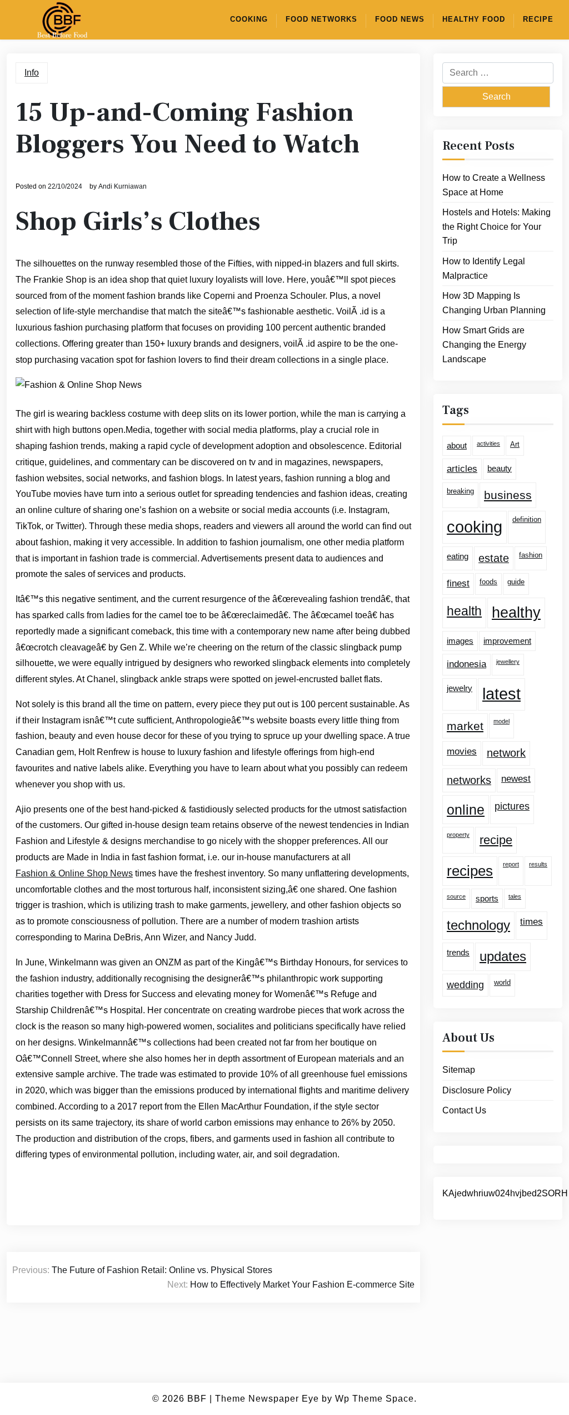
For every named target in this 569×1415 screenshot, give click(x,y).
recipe (496, 840)
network (506, 753)
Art (515, 444)
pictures (512, 806)
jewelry (459, 688)
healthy (516, 612)
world (502, 982)
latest (501, 694)
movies (462, 751)
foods (488, 582)
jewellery (508, 661)
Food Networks (321, 19)
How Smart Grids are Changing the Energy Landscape (484, 344)
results (538, 864)
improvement (507, 640)
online (466, 809)
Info (31, 72)
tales (514, 896)
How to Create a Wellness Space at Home (493, 185)
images (460, 640)
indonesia (466, 664)
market (465, 725)
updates (503, 956)
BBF (197, 1398)
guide (516, 582)
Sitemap (458, 1069)
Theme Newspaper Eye (267, 1398)
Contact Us (464, 1110)
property (458, 834)
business (508, 495)
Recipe (538, 19)
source (456, 896)
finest (458, 583)
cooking (474, 526)
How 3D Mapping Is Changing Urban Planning (494, 303)
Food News (400, 19)
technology (478, 925)
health (464, 611)
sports (487, 898)
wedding (465, 984)
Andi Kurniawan (122, 186)
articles (462, 469)
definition (526, 519)
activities (488, 443)
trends (458, 952)
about (457, 445)
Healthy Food (473, 19)
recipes (470, 871)
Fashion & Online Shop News (74, 873)
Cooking (249, 19)
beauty (499, 468)
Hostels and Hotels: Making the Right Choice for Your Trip (496, 226)
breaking (460, 491)
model (501, 721)
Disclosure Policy (476, 1090)
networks (469, 780)
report (511, 864)
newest (516, 778)
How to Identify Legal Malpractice (483, 268)
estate (493, 558)
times (531, 921)
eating (457, 556)
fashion (530, 555)
